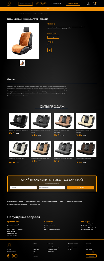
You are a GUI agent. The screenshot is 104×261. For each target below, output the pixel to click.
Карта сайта (36, 249)
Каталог (21, 9)
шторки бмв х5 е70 (35, 204)
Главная (9, 13)
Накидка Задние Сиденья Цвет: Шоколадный (83, 159)
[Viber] (38, 3)
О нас (69, 249)
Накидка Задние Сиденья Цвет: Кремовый (83, 131)
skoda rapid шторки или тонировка (17, 204)
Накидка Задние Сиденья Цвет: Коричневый (61, 131)
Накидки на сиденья (12, 225)
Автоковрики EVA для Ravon (88, 224)
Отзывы (35, 253)
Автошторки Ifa (48, 227)
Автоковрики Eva (11, 231)
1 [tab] (26, 69)
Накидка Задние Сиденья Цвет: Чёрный (18, 130)
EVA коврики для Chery (87, 229)
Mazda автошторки (49, 225)
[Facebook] (15, 255)
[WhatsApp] (45, 3)
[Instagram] (8, 255)
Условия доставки (72, 247)
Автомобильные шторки (13, 224)
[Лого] (9, 4)
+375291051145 (57, 4)
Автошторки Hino (48, 224)
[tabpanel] (23, 63)
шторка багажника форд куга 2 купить (71, 201)
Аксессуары (10, 227)
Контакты (83, 9)
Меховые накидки (18, 13)
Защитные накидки (12, 233)
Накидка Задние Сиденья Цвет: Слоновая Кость (16, 159)
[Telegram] (41, 3)
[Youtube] (12, 255)
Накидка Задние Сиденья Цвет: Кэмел (40, 158)
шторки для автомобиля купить (15, 201)
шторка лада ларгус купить (49, 201)
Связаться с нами (90, 247)
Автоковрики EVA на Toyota (89, 227)
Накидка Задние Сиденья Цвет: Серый (63, 158)
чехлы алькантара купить (33, 201)
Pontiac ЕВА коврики (86, 225)
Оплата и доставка (52, 9)
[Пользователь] (88, 4)
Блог (35, 251)
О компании (35, 9)
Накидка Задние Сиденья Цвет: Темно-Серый (40, 131)
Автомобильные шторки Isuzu (52, 229)
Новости (69, 9)
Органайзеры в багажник (14, 229)
